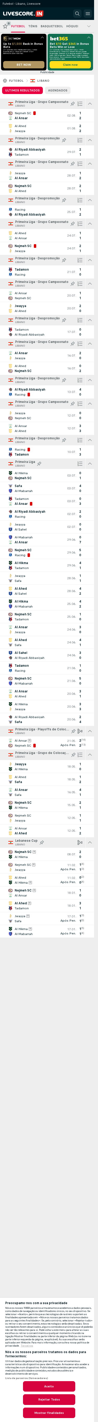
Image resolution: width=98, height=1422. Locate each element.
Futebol (16, 81)
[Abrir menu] (88, 13)
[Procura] (77, 13)
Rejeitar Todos (49, 1399)
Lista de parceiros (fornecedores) (26, 1378)
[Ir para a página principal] (26, 13)
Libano (43, 81)
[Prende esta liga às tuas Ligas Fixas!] (72, 104)
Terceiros (27, 1345)
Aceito (49, 1386)
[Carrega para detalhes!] (47, 115)
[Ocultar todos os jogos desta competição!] (90, 104)
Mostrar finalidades (49, 1413)
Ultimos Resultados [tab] (22, 90)
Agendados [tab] (57, 90)
